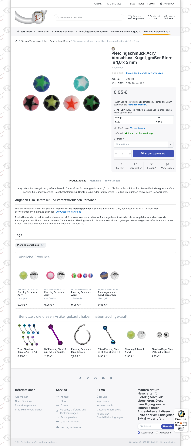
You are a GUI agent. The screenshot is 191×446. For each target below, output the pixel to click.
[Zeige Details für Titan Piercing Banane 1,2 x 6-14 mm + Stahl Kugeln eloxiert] (28, 335)
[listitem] (61, 93)
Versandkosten (137, 128)
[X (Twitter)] (88, 378)
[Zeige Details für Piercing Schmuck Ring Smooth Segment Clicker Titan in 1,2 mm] (82, 335)
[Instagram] (95, 378)
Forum (151, 4)
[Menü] (186, 410)
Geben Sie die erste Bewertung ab (144, 73)
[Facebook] (80, 378)
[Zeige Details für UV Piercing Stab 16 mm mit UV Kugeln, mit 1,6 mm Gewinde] (55, 335)
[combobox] (89, 17)
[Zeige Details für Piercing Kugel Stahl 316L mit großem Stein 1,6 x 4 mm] (163, 335)
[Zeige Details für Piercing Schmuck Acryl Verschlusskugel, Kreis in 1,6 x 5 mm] (55, 275)
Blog (132, 4)
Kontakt (98, 4)
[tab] (77, 180)
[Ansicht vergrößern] (61, 93)
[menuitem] (25, 31)
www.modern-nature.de (68, 211)
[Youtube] (103, 378)
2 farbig (118, 138)
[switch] (181, 428)
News (141, 4)
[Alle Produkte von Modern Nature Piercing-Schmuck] (113, 48)
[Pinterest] (111, 378)
